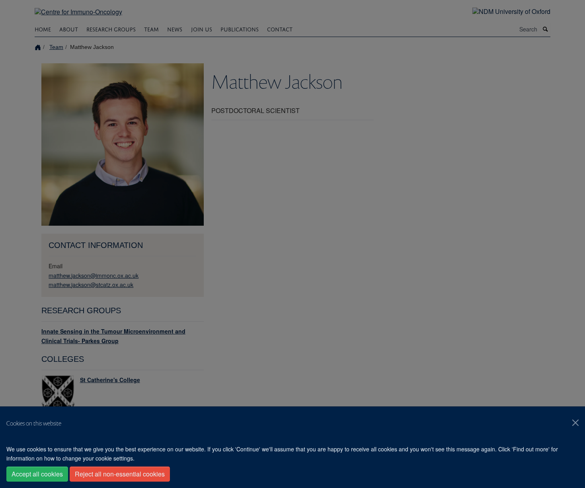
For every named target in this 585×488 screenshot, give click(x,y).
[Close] (575, 422)
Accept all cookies (37, 473)
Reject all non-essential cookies (120, 473)
